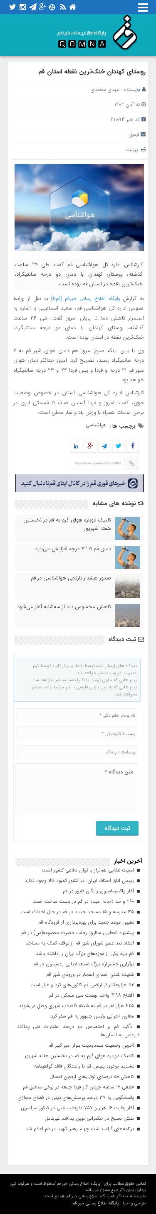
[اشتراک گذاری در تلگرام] (104, 447)
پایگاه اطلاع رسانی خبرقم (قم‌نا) (85, 298)
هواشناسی (96, 425)
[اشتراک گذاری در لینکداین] (76, 447)
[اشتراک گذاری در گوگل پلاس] (90, 447)
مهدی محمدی (105, 89)
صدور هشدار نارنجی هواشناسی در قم (71, 578)
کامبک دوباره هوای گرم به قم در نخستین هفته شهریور (67, 524)
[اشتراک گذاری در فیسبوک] (133, 447)
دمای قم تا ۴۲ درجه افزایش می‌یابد (73, 549)
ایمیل (134, 135)
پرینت (133, 150)
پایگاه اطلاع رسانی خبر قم (95, 1203)
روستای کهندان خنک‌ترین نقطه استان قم (92, 72)
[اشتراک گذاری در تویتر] (118, 447)
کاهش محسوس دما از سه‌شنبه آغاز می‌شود (64, 607)
